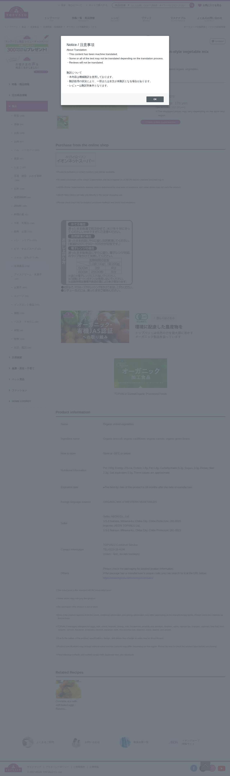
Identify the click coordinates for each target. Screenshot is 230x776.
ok (155, 99)
